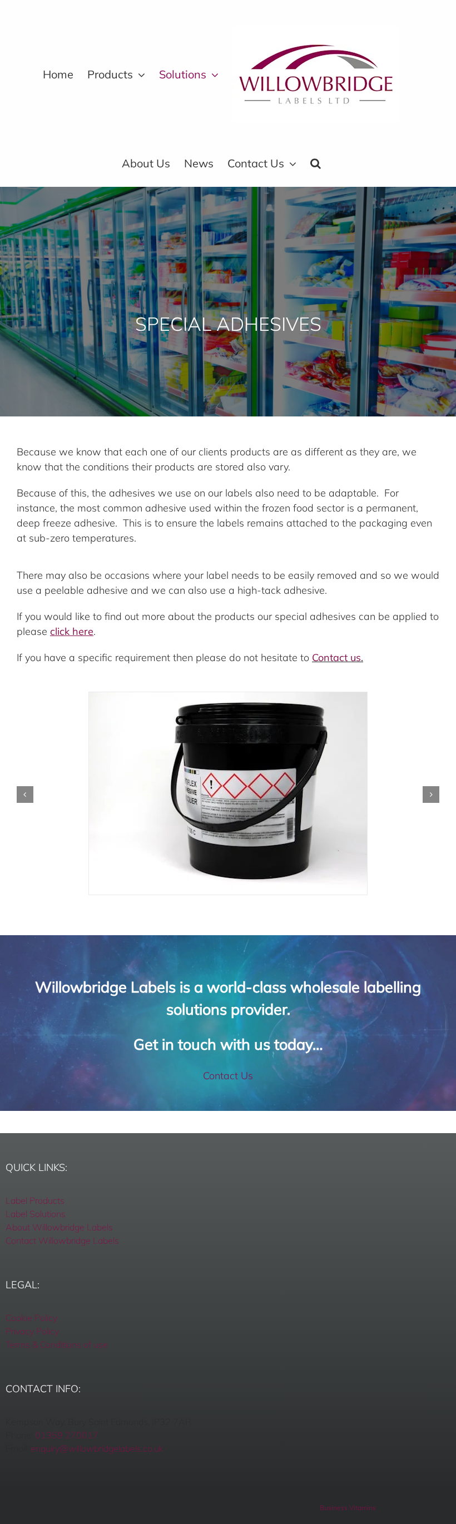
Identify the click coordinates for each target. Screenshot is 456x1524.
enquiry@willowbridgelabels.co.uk (97, 1448)
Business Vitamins (348, 1507)
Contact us (336, 657)
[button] (315, 163)
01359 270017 (66, 1435)
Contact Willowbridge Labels (62, 1240)
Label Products (35, 1200)
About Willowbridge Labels (59, 1227)
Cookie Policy (31, 1317)
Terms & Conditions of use (57, 1344)
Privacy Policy (32, 1331)
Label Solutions (36, 1213)
